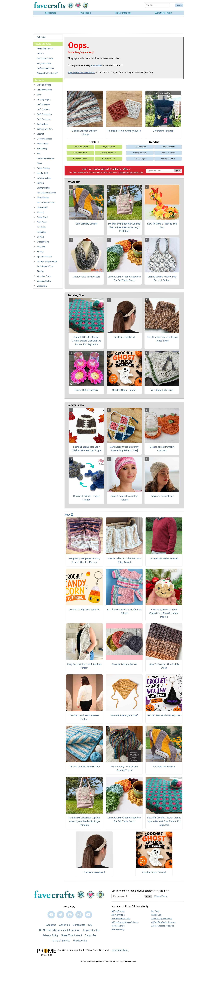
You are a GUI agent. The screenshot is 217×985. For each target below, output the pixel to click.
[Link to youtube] (88, 914)
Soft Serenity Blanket (86, 223)
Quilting (40, 237)
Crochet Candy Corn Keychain (84, 609)
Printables (41, 232)
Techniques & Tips (45, 266)
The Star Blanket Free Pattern (84, 766)
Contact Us (79, 924)
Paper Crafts (42, 217)
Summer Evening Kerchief (124, 715)
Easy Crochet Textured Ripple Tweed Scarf (162, 339)
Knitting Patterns (168, 159)
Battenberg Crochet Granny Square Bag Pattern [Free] (124, 448)
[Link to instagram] (79, 914)
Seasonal (41, 247)
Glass (39, 163)
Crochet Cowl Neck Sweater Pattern (84, 717)
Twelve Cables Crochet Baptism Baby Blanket (124, 560)
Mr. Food (155, 911)
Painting (40, 212)
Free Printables (140, 147)
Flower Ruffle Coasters (86, 390)
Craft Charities (43, 109)
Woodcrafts (42, 286)
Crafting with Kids (45, 129)
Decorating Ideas (44, 139)
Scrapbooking (43, 242)
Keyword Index (91, 930)
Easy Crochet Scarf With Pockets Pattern (84, 666)
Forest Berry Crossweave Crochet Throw (124, 768)
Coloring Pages (44, 99)
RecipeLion (156, 915)
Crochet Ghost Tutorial (124, 390)
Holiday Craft (42, 173)
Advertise (64, 924)
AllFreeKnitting (118, 915)
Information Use (136, 172)
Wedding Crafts (44, 281)
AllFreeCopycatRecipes (161, 918)
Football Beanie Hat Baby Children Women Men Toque (86, 448)
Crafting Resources (45, 68)
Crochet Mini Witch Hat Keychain (164, 715)
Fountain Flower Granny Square (124, 130)
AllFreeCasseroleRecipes (162, 926)
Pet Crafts (41, 227)
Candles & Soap (44, 85)
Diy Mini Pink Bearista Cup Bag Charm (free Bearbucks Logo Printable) (124, 227)
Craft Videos (42, 124)
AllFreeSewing (118, 929)
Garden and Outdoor (45, 158)
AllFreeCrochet (118, 911)
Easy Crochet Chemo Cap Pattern (124, 498)
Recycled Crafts (44, 63)
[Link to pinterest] (70, 914)
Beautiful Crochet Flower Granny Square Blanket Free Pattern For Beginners (86, 341)
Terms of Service (60, 940)
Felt (38, 153)
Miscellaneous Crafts (46, 193)
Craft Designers (44, 119)
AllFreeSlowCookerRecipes (163, 922)
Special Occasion (44, 256)
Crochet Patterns (80, 159)
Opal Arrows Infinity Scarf (86, 276)
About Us (51, 924)
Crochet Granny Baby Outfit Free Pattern (124, 611)
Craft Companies (44, 114)
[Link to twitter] (60, 914)
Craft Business (43, 104)
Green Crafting (43, 168)
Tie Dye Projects (168, 147)
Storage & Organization (47, 261)
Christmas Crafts (44, 90)
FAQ (90, 924)
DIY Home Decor (108, 159)
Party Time (42, 222)
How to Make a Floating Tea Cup (162, 225)
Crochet (40, 134)
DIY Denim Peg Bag (163, 130)
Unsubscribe (80, 940)
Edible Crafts (42, 144)
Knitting (40, 183)
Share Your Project (45, 49)
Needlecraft (42, 207)
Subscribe (41, 37)
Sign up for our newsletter (81, 72)
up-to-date (96, 65)
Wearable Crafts (44, 276)
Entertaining (42, 148)
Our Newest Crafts (45, 58)
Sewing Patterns (140, 153)
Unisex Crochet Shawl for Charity (85, 132)
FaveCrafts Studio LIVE (47, 73)
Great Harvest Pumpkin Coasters (162, 448)
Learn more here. (120, 950)
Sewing (40, 251)
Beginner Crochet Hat (162, 496)
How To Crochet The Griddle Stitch (164, 666)
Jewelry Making (44, 178)
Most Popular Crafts (46, 202)
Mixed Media (43, 197)
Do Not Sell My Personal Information (59, 930)
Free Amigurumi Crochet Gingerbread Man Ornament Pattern (164, 613)
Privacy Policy (123, 172)
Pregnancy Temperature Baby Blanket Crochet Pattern (84, 560)
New (67, 514)
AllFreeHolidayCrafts (121, 918)
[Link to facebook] (51, 914)
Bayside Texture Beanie (124, 664)
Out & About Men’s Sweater (164, 558)
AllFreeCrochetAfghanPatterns (125, 922)
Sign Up (177, 171)
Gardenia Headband (124, 337)
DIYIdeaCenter (118, 926)
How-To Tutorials (168, 153)
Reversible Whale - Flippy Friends (86, 498)
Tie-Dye (40, 271)
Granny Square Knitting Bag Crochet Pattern (162, 278)
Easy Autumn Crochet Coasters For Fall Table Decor (124, 278)
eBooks (40, 53)
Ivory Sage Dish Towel (162, 390)
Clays (39, 94)
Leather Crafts (43, 188)
